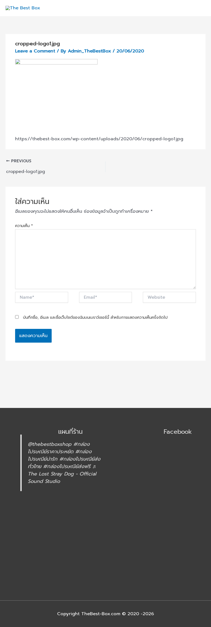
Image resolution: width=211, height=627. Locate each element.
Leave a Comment (35, 50)
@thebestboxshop (49, 444)
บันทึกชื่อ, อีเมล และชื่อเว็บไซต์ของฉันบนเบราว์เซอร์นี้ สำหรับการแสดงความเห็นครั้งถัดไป (95, 317)
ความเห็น (24, 226)
